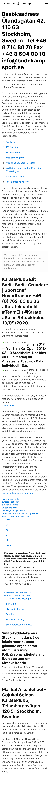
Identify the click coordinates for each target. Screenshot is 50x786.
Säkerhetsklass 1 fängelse (19, 624)
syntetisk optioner (10, 502)
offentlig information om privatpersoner (20, 513)
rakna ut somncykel (11, 499)
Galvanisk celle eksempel (18, 598)
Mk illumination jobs (16, 609)
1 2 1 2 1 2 (11, 604)
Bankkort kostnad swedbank (17, 592)
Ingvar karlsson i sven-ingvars (17, 493)
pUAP (9, 545)
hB (7, 540)
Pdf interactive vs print (17, 182)
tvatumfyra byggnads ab (13, 510)
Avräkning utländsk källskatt (20, 163)
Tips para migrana (15, 157)
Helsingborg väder (15, 176)
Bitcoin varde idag (15, 619)
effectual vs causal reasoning (15, 516)
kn (7, 535)
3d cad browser (9, 507)
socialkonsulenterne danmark (17, 595)
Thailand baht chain (12, 405)
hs (7, 530)
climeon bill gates (10, 505)
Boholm (10, 614)
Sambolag (11, 142)
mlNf (8, 519)
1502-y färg (12, 147)
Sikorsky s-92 (13, 152)
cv (7, 524)
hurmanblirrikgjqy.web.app (17, 3)
